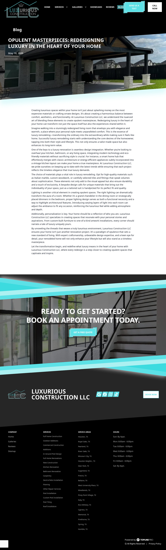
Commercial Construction (53, 445)
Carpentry (47, 476)
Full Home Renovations (52, 458)
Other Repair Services (52, 489)
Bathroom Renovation (52, 471)
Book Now (151, 394)
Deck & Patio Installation (53, 480)
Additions (47, 449)
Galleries (12, 441)
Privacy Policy (155, 543)
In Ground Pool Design (52, 454)
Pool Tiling (47, 502)
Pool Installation (49, 493)
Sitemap (12, 451)
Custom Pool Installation (53, 497)
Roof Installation (50, 506)
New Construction (50, 462)
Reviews (12, 446)
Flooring (46, 484)
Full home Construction (52, 436)
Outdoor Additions (50, 441)
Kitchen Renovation (51, 467)
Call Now (154, 7)
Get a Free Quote (83, 332)
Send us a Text (134, 7)
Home (11, 436)
